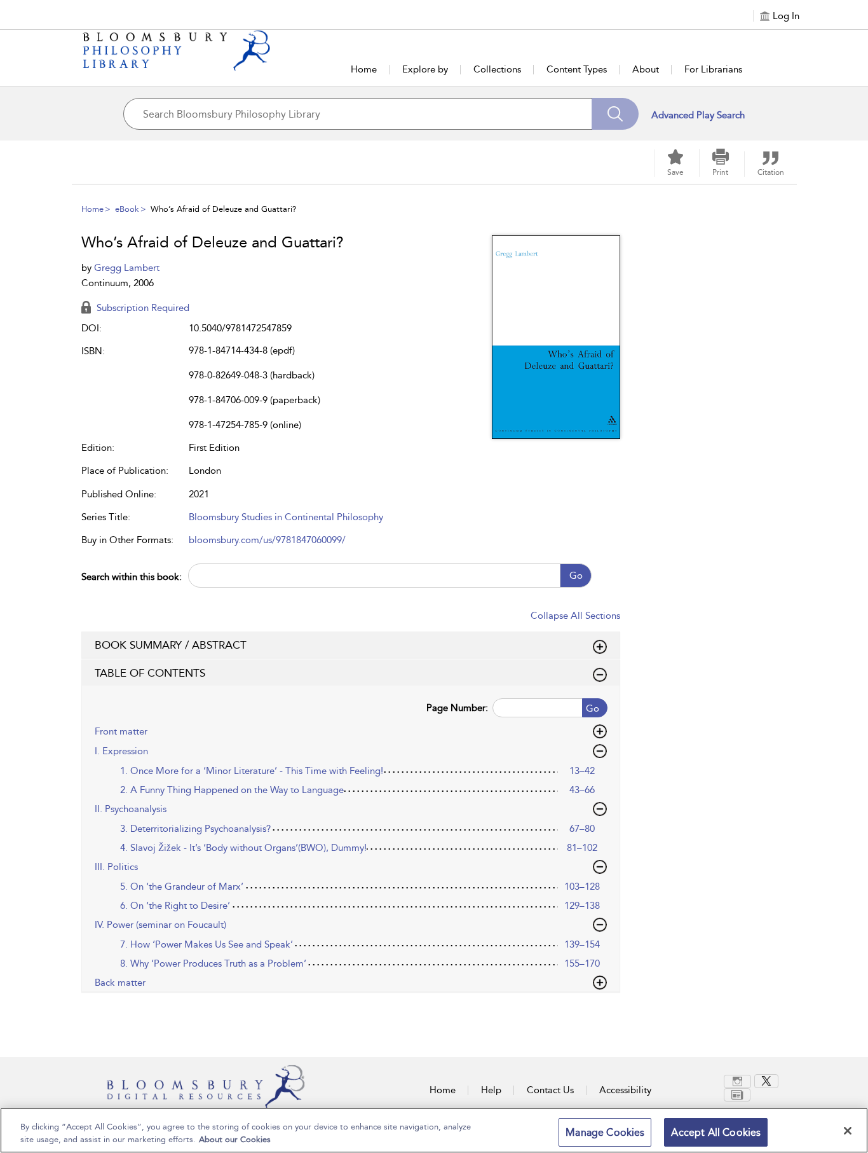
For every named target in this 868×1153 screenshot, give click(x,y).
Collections (497, 69)
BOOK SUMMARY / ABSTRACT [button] (171, 645)
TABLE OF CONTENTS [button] (150, 672)
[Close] (848, 1131)
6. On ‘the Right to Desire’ (175, 905)
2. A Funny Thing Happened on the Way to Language (232, 790)
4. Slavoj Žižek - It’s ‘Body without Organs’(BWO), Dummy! (243, 847)
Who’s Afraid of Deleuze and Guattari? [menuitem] (223, 209)
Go (576, 575)
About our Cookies (235, 1139)
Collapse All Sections (575, 615)
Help (491, 1090)
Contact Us (550, 1090)
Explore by (425, 69)
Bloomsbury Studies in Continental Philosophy (286, 517)
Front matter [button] (121, 731)
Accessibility (625, 1090)
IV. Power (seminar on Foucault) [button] (160, 924)
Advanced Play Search (698, 115)
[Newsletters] (737, 1094)
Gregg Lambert (126, 267)
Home (364, 69)
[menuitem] (739, 1081)
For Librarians (713, 69)
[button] (720, 163)
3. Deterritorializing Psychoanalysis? (195, 828)
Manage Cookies (605, 1132)
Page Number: (457, 708)
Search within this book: (131, 577)
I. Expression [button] (121, 751)
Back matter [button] (120, 982)
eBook (127, 209)
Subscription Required (141, 308)
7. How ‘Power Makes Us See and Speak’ (206, 944)
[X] (766, 1081)
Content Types (576, 69)
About (645, 69)
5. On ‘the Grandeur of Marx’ (181, 886)
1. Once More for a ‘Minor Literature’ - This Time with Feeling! (251, 771)
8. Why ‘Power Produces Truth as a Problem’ (213, 963)
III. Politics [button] (116, 867)
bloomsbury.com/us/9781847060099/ (267, 540)
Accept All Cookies (716, 1132)
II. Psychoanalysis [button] (130, 809)
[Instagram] (737, 1081)
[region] (434, 1130)
